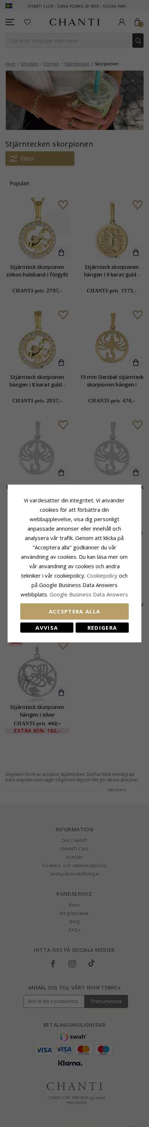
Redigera (102, 627)
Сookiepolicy (103, 575)
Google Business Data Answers (89, 594)
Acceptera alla (75, 611)
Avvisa (46, 627)
